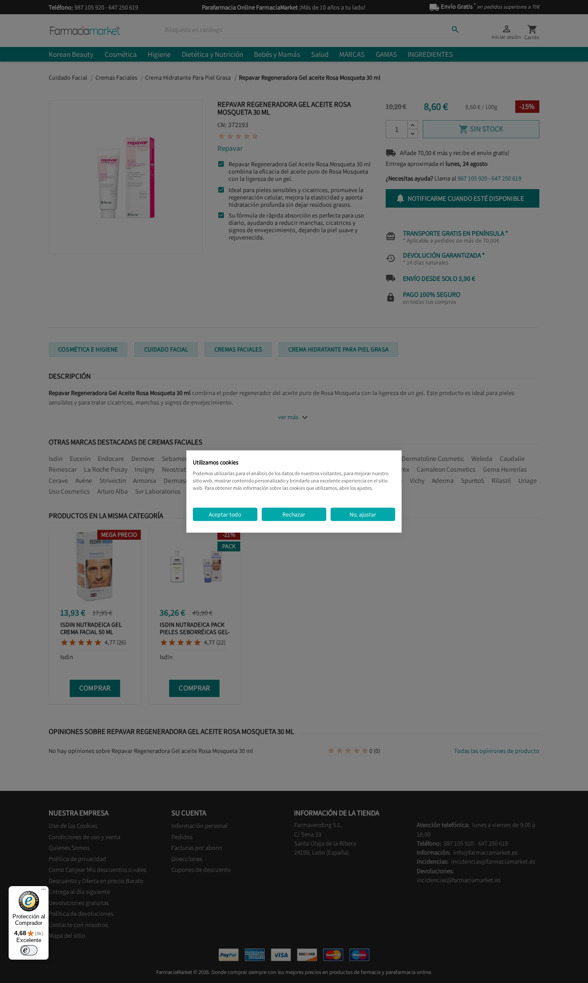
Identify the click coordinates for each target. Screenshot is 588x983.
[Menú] (43, 891)
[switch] (28, 950)
